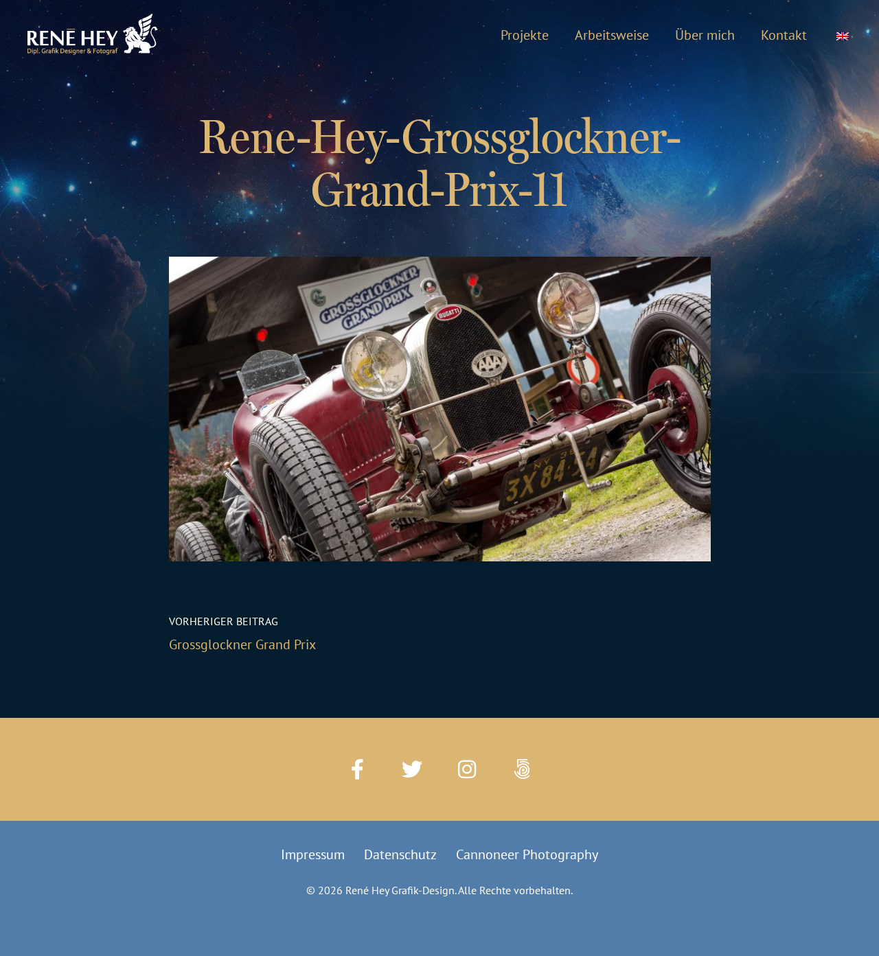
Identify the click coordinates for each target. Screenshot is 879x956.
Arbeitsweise (612, 35)
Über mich (705, 35)
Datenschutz (400, 854)
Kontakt (784, 35)
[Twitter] (412, 769)
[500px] (522, 769)
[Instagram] (467, 769)
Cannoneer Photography (527, 854)
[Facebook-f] (357, 769)
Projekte (525, 35)
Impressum (313, 854)
